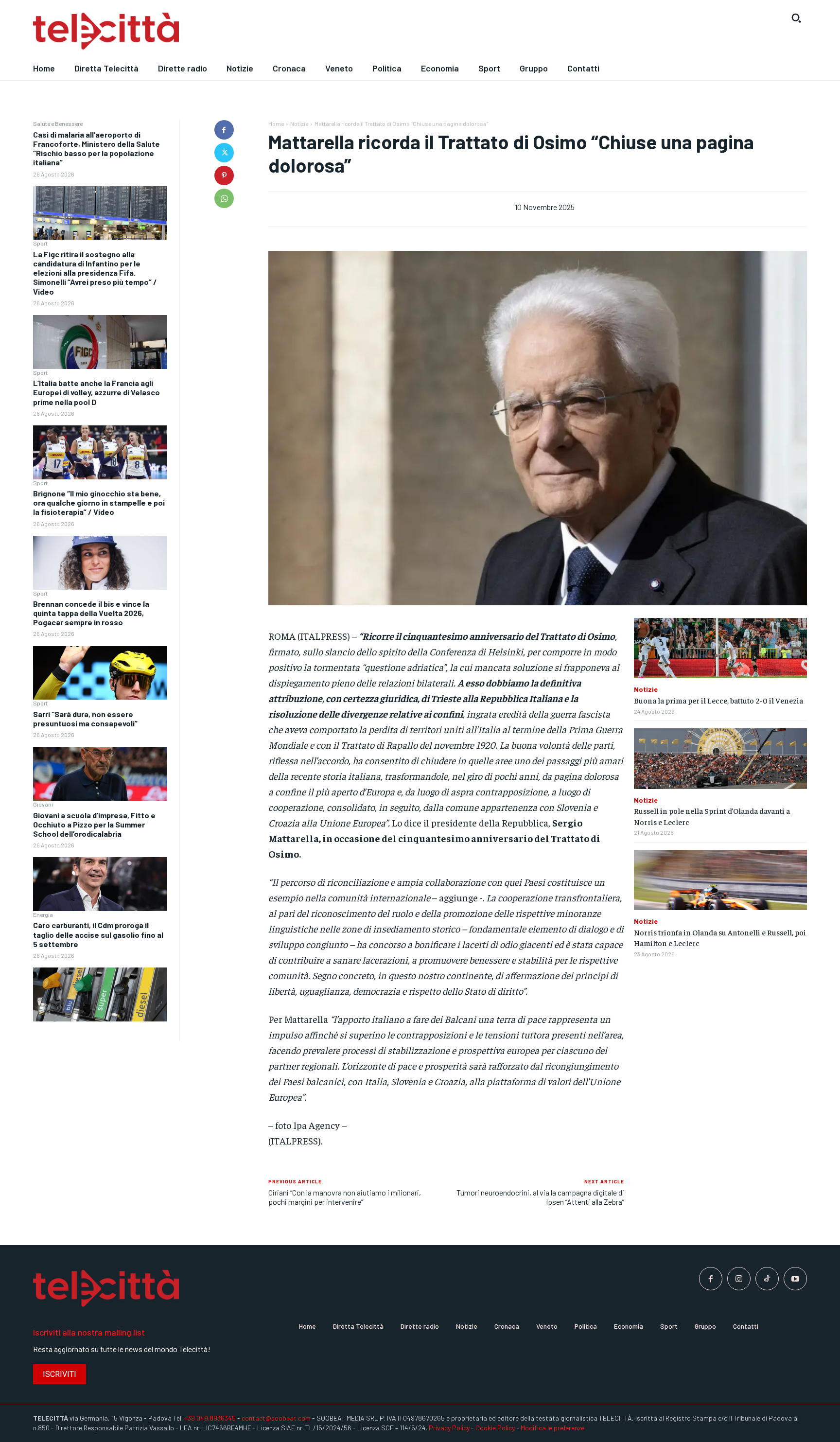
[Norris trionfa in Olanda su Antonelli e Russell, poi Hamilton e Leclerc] (720, 880)
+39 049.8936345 (210, 1418)
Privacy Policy (449, 1428)
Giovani (43, 804)
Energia (43, 914)
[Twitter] (224, 152)
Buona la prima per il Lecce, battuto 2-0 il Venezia (718, 700)
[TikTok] (767, 1278)
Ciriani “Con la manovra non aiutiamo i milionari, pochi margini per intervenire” (344, 1197)
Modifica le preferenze (552, 1428)
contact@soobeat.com (276, 1418)
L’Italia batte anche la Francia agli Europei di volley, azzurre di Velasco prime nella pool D (96, 392)
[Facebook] (224, 130)
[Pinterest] (224, 175)
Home (276, 123)
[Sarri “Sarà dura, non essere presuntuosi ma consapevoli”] (100, 774)
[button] (796, 18)
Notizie (299, 123)
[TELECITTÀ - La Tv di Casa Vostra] (320, 31)
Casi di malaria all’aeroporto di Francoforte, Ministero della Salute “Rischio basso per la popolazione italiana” (96, 148)
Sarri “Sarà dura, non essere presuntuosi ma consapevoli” (85, 718)
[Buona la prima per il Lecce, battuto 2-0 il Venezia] (720, 648)
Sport (40, 243)
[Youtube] (795, 1278)
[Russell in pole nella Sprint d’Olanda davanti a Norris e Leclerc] (720, 758)
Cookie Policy (495, 1428)
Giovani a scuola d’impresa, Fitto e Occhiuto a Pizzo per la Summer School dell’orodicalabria (94, 824)
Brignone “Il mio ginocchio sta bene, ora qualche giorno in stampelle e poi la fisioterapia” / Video (99, 502)
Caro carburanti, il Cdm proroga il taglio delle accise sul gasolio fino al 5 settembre (98, 934)
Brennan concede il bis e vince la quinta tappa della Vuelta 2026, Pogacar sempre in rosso (91, 613)
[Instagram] (739, 1278)
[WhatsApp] (224, 198)
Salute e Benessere (58, 123)
